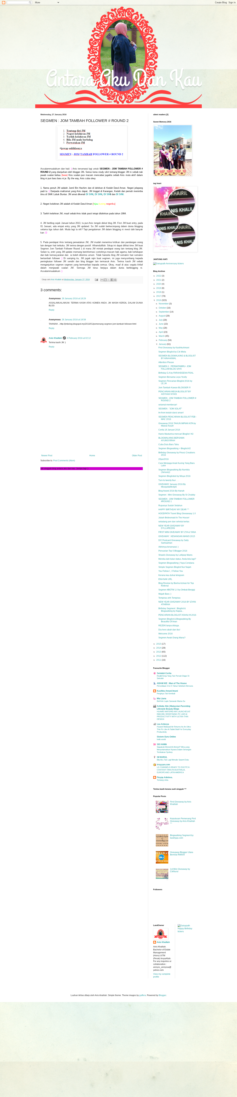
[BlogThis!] (105, 280)
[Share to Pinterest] (115, 280)
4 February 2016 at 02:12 (79, 338)
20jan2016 (163, 459)
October (163, 308)
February (163, 340)
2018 (159, 292)
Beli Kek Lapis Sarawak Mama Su (171, 701)
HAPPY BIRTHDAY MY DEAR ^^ (173, 509)
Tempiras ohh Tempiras (169, 598)
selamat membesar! (167, 404)
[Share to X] (108, 280)
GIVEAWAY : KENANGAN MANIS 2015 (176, 536)
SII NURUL (162, 757)
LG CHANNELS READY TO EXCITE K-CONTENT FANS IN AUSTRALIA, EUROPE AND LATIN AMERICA (173, 769)
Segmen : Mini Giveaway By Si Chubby (176, 495)
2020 (159, 284)
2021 (159, 280)
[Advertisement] (91, 426)
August (162, 316)
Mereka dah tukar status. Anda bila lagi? (177, 559)
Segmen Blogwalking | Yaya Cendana (176, 563)
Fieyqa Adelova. (165, 777)
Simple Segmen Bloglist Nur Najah (174, 567)
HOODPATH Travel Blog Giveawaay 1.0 (177, 513)
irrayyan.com (163, 764)
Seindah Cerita (164, 673)
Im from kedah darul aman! (171, 412)
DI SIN (107, 194)
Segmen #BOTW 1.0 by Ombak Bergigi (176, 590)
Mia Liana (161, 698)
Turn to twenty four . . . (168, 480)
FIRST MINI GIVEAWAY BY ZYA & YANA (177, 532)
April (161, 332)
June (161, 324)
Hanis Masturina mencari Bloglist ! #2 (175, 434)
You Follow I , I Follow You (170, 571)
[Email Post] (96, 279)
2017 (159, 296)
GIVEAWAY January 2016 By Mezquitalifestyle (172, 485)
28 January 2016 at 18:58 (74, 319)
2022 (159, 276)
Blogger (162, 995)
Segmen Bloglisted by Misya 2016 (174, 476)
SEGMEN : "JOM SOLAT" (170, 408)
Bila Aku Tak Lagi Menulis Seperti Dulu (173, 760)
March (162, 336)
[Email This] (102, 280)
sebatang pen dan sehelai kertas (173, 521)
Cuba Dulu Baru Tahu (168, 444)
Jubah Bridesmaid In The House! (173, 517)
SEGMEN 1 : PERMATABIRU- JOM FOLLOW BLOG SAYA (174, 367)
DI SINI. (120, 194)
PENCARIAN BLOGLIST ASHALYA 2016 (177, 615)
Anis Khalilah (55, 338)
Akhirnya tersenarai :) (168, 547)
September (164, 312)
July (161, 320)
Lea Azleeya (163, 724)
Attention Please (166, 362)
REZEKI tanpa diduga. (168, 625)
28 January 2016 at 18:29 (74, 298)
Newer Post (46, 455)
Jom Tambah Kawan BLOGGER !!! (174, 387)
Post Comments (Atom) (64, 460)
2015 (159, 644)
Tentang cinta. (163, 780)
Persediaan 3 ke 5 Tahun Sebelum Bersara (175, 686)
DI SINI (89, 194)
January (163, 344)
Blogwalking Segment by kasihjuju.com (181, 836)
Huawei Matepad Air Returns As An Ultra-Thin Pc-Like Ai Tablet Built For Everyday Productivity (174, 729)
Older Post (137, 455)
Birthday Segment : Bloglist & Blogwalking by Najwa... (172, 609)
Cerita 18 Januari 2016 (169, 430)
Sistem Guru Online (166, 737)
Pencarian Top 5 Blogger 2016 (172, 551)
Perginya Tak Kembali (166, 693)
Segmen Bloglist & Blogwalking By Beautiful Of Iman (174, 620)
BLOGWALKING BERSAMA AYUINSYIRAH (171, 439)
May (161, 328)
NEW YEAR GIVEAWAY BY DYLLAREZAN (171, 527)
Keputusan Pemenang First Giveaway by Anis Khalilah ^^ (183, 821)
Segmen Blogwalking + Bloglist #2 (174, 448)
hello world (161, 739)
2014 (159, 648)
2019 (159, 288)
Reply (51, 310)
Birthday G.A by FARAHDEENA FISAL (176, 373)
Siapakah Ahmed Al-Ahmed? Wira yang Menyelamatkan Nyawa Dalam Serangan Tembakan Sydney (174, 749)
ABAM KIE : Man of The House (172, 683)
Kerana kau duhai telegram (171, 575)
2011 (159, 660)
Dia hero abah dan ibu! (169, 629)
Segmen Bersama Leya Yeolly (172, 377)
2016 (159, 300)
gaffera (142, 995)
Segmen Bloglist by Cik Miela (172, 352)
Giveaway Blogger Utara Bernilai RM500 (181, 853)
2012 (159, 656)
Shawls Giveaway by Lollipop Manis (175, 555)
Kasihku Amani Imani (167, 691)
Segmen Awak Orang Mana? (171, 637)
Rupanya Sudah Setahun (170, 505)
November (164, 303)
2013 (159, 652)
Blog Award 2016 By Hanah (171, 491)
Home (92, 455)
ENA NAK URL (165, 579)
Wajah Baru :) (164, 594)
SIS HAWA (162, 744)
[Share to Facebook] (112, 280)
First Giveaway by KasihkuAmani (173, 347)
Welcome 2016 (165, 633)
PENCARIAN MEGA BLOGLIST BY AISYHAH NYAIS (174, 392)
